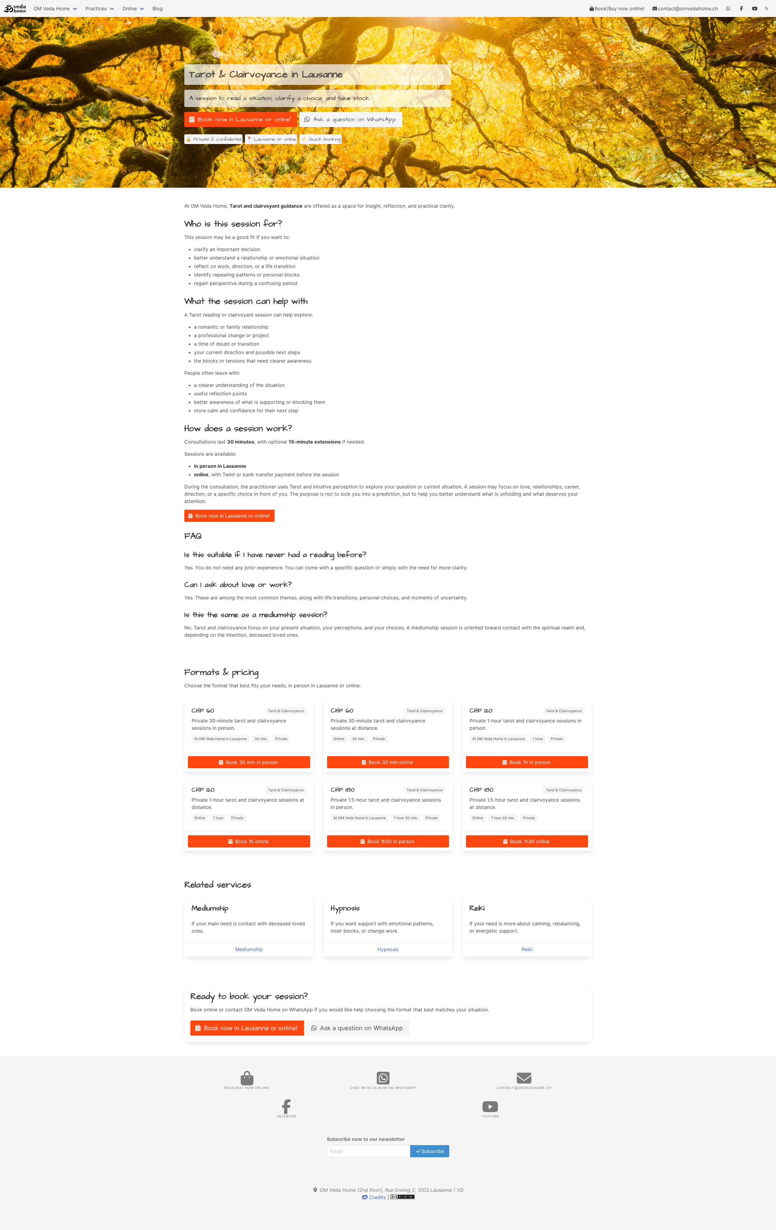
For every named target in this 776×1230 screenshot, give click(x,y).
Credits (377, 1197)
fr (767, 8)
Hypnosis (388, 949)
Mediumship (249, 949)
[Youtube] (754, 8)
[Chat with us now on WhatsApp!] (728, 8)
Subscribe (432, 1151)
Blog (157, 8)
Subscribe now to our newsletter (366, 1139)
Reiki (527, 949)
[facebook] (741, 8)
